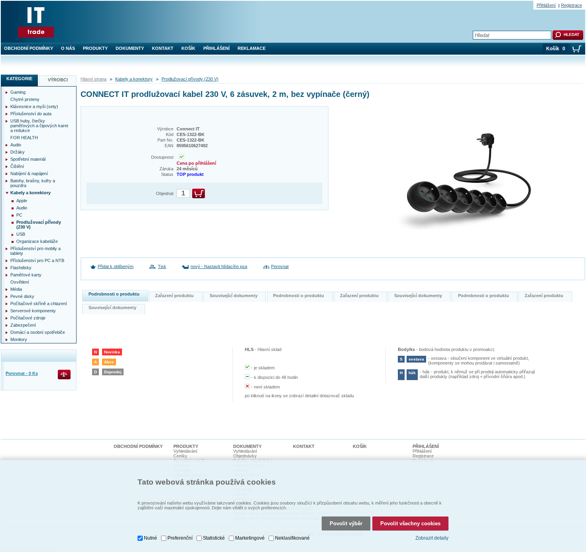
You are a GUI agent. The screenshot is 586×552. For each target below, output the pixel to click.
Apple (21, 200)
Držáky (17, 152)
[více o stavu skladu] (181, 157)
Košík (188, 48)
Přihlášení (216, 48)
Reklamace (251, 48)
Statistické (214, 538)
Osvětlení (19, 282)
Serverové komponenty (33, 310)
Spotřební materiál (27, 159)
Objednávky (245, 455)
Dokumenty (130, 48)
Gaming (18, 92)
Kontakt (162, 48)
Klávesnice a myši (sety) (34, 106)
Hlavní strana (93, 79)
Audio (15, 144)
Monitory (18, 339)
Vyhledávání (185, 451)
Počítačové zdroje (27, 317)
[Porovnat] (65, 375)
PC (19, 215)
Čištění (17, 166)
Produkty (95, 48)
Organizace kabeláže (37, 241)
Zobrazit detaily (431, 538)
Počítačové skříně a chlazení (38, 303)
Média (16, 289)
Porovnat (280, 266)
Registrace (571, 5)
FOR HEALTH (24, 137)
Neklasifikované (292, 538)
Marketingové (250, 538)
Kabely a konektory (134, 79)
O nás (68, 48)
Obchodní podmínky (28, 48)
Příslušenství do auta (30, 113)
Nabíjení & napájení (29, 173)
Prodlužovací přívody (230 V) (189, 79)
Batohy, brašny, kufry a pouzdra (32, 183)
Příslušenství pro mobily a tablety (35, 251)
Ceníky (180, 455)
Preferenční (180, 538)
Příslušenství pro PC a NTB (37, 260)
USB (20, 234)
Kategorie (19, 78)
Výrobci (58, 79)
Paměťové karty (25, 274)
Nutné (150, 538)
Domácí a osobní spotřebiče (37, 332)
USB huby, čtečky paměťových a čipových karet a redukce (39, 125)
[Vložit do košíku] (198, 193)
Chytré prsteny (24, 99)
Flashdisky (20, 267)
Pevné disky (22, 296)
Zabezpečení (23, 325)
